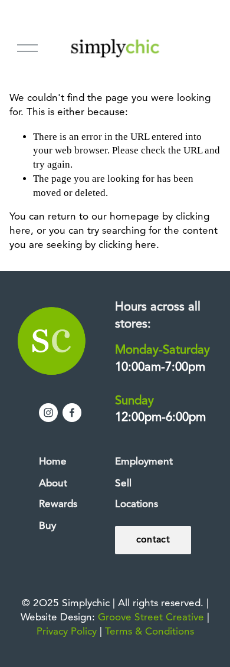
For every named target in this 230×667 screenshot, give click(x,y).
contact (153, 540)
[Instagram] (48, 412)
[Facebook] (72, 412)
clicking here (127, 245)
